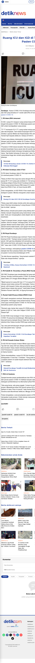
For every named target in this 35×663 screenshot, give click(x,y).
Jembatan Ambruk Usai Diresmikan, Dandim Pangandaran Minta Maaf (9, 475)
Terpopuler (14, 27)
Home (4, 23)
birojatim (5, 418)
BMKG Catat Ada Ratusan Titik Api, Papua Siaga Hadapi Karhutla (24, 523)
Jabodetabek (18, 23)
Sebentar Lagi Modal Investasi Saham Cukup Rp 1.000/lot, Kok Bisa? (8, 544)
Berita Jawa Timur (15, 32)
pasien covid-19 (19, 414)
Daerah (22, 27)
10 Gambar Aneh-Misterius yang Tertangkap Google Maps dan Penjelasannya (24, 546)
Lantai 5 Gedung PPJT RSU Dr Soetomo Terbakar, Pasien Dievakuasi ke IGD (16, 436)
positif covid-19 (7, 414)
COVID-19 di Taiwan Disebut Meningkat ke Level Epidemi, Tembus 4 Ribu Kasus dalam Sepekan (16, 447)
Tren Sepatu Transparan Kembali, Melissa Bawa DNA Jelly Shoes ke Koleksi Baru (7, 524)
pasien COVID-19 (7, 115)
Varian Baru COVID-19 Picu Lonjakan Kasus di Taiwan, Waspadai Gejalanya (15, 442)
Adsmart (6, 27)
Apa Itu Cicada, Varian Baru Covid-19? (12, 432)
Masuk (31, 1)
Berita (10, 23)
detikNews (4, 32)
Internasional (28, 23)
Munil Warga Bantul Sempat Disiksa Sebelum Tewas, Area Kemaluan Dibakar (10, 496)
